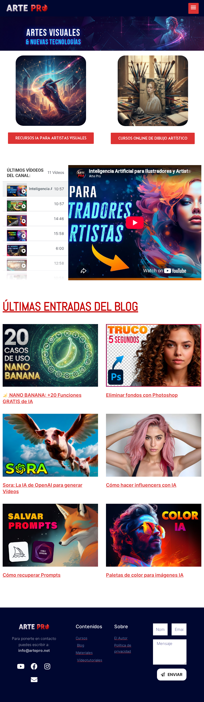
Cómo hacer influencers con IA (141, 485)
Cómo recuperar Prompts (32, 575)
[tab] (35, 189)
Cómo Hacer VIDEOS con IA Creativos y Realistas (40, 263)
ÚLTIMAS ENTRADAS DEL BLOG (70, 306)
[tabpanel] (134, 222)
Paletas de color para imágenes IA (145, 575)
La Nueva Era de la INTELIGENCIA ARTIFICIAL (41, 248)
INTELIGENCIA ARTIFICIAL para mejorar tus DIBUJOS (40, 278)
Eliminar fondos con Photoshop (142, 395)
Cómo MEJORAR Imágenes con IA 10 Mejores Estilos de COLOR (40, 233)
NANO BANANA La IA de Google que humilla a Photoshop (40, 204)
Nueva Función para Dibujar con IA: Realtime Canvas (40, 219)
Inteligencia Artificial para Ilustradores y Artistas (40, 189)
